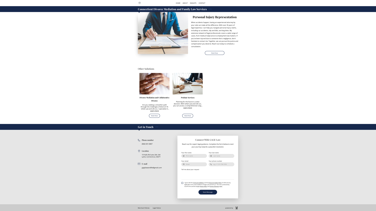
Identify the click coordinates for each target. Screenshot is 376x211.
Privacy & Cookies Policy (215, 183)
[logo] (236, 208)
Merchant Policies (144, 208)
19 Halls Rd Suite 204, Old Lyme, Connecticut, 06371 (151, 156)
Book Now (214, 53)
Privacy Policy (203, 186)
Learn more (154, 111)
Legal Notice (157, 208)
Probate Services (187, 97)
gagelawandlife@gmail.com (152, 168)
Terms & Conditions (198, 183)
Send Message (208, 192)
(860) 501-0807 (147, 144)
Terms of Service (214, 186)
